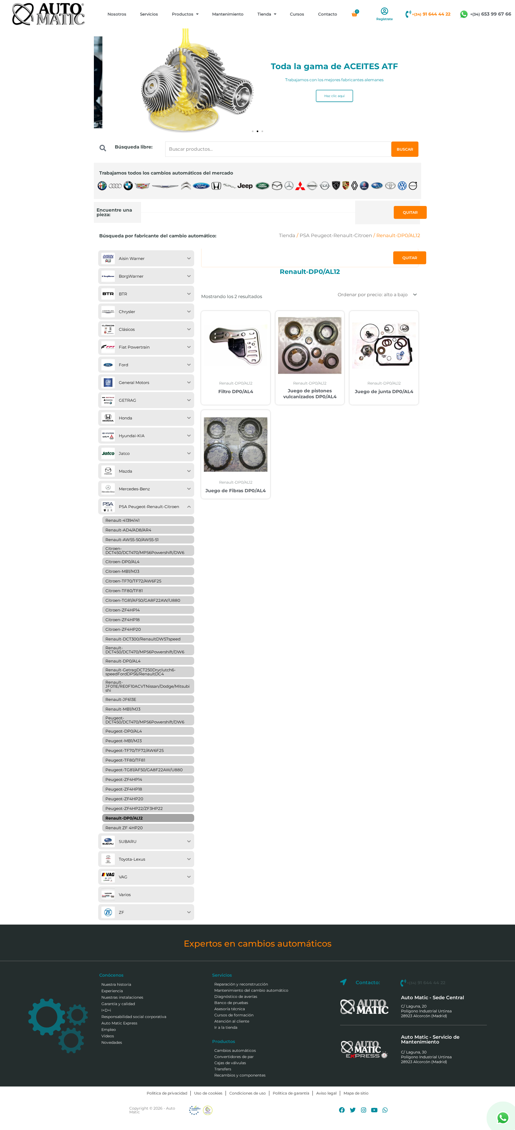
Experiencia (112, 990)
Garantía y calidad (118, 1003)
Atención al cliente (231, 1021)
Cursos (297, 14)
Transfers (222, 1069)
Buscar (405, 149)
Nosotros (117, 14)
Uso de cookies (208, 1093)
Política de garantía (291, 1093)
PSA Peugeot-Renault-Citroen (336, 235)
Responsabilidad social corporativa (133, 1016)
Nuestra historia (116, 984)
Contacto (327, 14)
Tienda (264, 14)
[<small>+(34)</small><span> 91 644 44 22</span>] (408, 14)
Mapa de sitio (356, 1093)
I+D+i (106, 1010)
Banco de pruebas (231, 1002)
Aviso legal (326, 1093)
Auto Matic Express (119, 1023)
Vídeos (107, 1036)
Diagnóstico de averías (235, 996)
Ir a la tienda (225, 1027)
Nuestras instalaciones (122, 997)
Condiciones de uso (247, 1093)
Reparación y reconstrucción (241, 984)
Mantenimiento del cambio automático (251, 990)
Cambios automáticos (235, 1050)
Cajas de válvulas (230, 1062)
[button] (252, 131)
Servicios (149, 14)
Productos (182, 14)
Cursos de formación (233, 1015)
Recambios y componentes (240, 1075)
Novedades (111, 1042)
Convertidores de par (234, 1056)
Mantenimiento (228, 14)
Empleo (108, 1029)
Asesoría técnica (229, 1008)
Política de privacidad (167, 1093)
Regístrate (384, 19)
